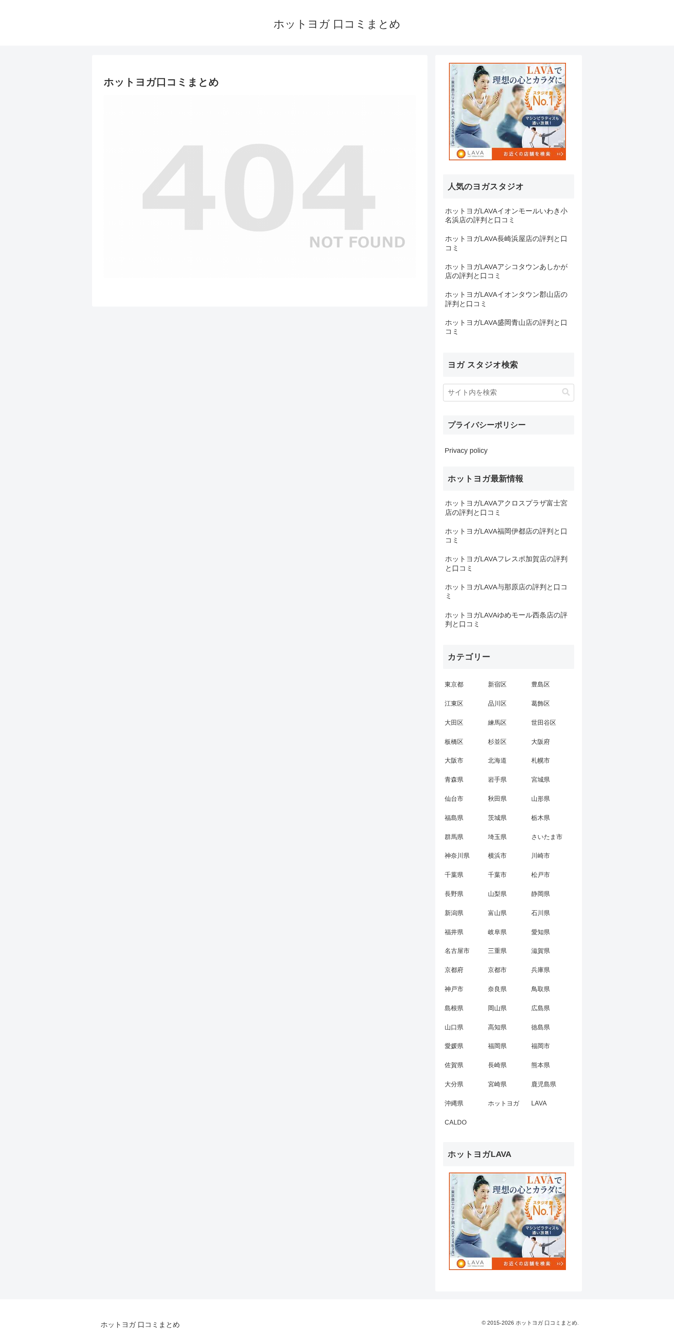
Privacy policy (466, 450)
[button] (566, 392)
